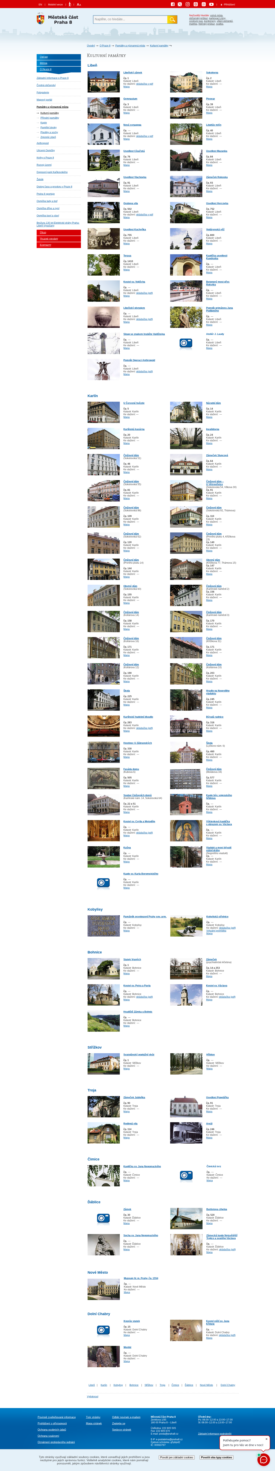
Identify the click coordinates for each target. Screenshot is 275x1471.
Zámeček (211, 959)
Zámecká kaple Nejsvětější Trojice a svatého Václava (221, 1237)
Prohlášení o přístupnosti (52, 1423)
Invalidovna (212, 429)
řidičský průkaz (206, 24)
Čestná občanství (46, 85)
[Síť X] (181, 5)
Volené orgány (49, 239)
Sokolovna (212, 72)
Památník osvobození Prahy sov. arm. (144, 916)
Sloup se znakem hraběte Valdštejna (144, 334)
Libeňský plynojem (134, 308)
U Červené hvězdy (134, 403)
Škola (126, 690)
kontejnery (210, 21)
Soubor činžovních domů (137, 795)
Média (43, 63)
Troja (162, 1385)
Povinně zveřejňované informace (57, 1417)
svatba (219, 24)
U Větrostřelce (214, 484)
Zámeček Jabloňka (134, 1097)
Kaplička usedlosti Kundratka (216, 257)
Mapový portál (44, 99)
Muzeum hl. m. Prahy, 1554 (141, 1278)
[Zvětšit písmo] (78, 4)
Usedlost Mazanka (216, 151)
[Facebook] (174, 5)
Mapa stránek (94, 1423)
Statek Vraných (132, 959)
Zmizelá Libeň (48, 137)
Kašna (127, 847)
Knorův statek (132, 1321)
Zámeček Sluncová (217, 455)
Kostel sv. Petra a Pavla (137, 985)
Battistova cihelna (216, 1209)
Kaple (43, 122)
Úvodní (91, 45)
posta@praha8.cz (168, 1433)
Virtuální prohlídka (216, 930)
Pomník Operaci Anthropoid (139, 360)
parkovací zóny (217, 18)
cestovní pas (196, 21)
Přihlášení (229, 4)
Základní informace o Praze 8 (53, 78)
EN (40, 4)
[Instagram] (189, 5)
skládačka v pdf (144, 83)
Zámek (127, 1209)
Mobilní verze (55, 4)
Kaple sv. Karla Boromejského (140, 873)
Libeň (92, 1385)
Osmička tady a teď (47, 201)
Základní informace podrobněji (215, 1433)
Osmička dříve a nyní (48, 208)
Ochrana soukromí (48, 1435)
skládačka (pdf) (144, 293)
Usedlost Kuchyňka (134, 229)
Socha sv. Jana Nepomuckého (140, 1235)
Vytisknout (92, 1396)
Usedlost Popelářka (217, 1097)
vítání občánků (225, 21)
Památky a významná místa (130, 45)
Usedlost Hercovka (217, 203)
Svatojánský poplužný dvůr (138, 1054)
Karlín (104, 1385)
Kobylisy (118, 1385)
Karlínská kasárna (134, 429)
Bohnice (134, 1385)
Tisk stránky (93, 1417)
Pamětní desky (48, 127)
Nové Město (206, 1385)
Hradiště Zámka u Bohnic (137, 1011)
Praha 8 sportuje (46, 193)
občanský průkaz (198, 18)
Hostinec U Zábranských (137, 743)
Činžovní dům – (215, 481)
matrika (193, 24)
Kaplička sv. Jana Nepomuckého (142, 1166)
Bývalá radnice (214, 716)
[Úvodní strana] (59, 19)
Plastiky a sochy (49, 132)
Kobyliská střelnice (217, 916)
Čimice (175, 1385)
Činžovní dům (131, 455)
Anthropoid (43, 143)
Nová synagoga (132, 125)
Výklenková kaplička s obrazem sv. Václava (219, 823)
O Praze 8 (105, 45)
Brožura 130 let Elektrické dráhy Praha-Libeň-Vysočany (58, 224)
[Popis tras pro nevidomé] (70, 4)
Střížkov (149, 1385)
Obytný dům (213, 560)
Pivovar (210, 98)
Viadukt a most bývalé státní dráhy (219, 849)
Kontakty (45, 245)
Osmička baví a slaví (48, 215)
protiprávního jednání (56, 1442)
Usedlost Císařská (134, 151)
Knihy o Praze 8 (45, 157)
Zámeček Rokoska (217, 177)
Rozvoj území (44, 165)
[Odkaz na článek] (104, 91)
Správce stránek (121, 1429)
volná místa (216, 15)
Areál (209, 1123)
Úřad (43, 232)
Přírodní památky (49, 117)
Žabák (40, 179)
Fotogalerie (43, 92)
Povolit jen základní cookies (176, 1457)
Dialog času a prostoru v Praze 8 (54, 186)
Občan (44, 57)
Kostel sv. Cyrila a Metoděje (139, 821)
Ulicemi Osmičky (46, 150)
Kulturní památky (159, 45)
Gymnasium (130, 98)
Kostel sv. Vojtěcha (134, 281)
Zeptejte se (118, 1423)
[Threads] (197, 5)
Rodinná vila (130, 1123)
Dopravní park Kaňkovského (52, 172)
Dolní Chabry (228, 1385)
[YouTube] (212, 5)
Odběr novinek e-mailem (126, 1417)
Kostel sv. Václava (216, 985)
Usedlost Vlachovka (134, 177)
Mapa (126, 86)
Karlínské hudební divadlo (138, 716)
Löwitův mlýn (213, 125)
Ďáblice (189, 1385)
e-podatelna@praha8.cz (169, 1439)
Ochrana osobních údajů (52, 1429)
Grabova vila (130, 203)
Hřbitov (210, 1054)
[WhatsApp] (205, 5)
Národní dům (213, 403)
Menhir (127, 1347)
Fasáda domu (131, 769)
